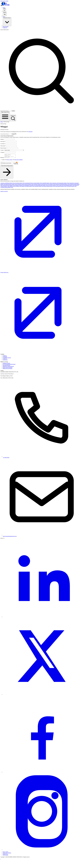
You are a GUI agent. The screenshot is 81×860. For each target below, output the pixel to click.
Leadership (5, 356)
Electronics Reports (6, 365)
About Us (5, 355)
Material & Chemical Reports (8, 366)
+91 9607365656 (6, 457)
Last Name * (2, 143)
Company (2, 152)
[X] (42, 694)
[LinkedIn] (42, 616)
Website (1, 139)
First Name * (2, 141)
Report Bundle (5, 26)
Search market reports (4, 29)
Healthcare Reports (6, 363)
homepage (30, 131)
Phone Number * (3, 148)
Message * (2, 157)
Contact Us (5, 27)
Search (13, 110)
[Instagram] (42, 849)
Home (4, 7)
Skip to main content (4, 0)
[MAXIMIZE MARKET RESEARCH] (5, 3)
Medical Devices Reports (7, 368)
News (4, 16)
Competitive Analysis (7, 357)
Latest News (5, 359)
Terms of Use (5, 853)
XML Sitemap (5, 854)
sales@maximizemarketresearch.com (10, 536)
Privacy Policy (9, 159)
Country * (2, 150)
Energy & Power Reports (7, 367)
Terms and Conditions (18, 159)
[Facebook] (42, 772)
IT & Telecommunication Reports (9, 364)
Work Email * (3, 145)
